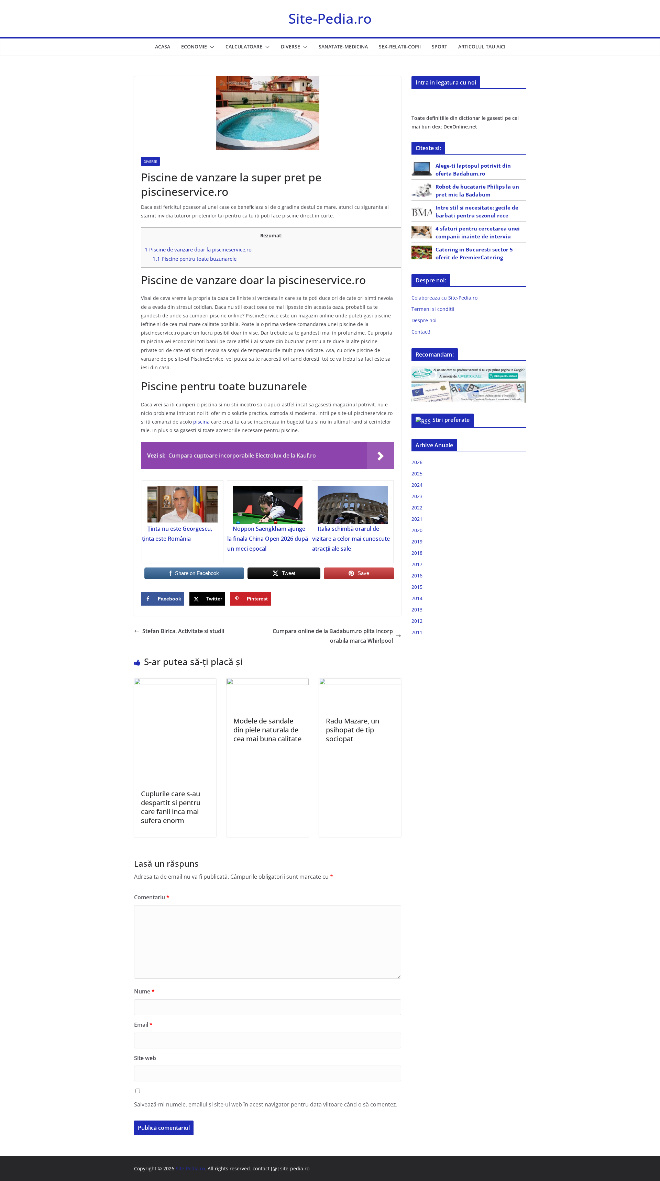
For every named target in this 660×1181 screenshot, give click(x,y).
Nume (144, 991)
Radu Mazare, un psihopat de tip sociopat (352, 729)
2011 (416, 632)
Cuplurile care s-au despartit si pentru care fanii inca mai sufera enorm (170, 807)
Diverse (290, 46)
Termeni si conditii (432, 309)
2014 (416, 598)
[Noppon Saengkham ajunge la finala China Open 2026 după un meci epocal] (267, 505)
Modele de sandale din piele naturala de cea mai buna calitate (267, 729)
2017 (416, 564)
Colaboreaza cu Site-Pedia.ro (444, 297)
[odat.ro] (468, 385)
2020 (416, 530)
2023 (416, 496)
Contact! (420, 331)
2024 (416, 485)
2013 (416, 609)
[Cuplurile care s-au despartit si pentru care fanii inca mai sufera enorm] (175, 683)
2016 (416, 575)
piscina (201, 421)
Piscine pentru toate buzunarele (194, 258)
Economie (194, 46)
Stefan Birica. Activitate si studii (183, 631)
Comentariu (151, 897)
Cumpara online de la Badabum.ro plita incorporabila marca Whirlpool (333, 636)
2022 (416, 507)
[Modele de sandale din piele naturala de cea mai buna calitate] (268, 683)
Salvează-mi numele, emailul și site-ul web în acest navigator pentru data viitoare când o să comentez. (265, 1104)
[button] (210, 47)
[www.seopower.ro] (468, 370)
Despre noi (424, 320)
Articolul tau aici (481, 46)
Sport (439, 46)
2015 (416, 587)
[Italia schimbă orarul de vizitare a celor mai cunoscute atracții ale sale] (352, 505)
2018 (416, 553)
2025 (416, 473)
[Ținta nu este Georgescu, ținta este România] (182, 505)
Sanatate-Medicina (343, 46)
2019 (416, 541)
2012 (416, 621)
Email (143, 1024)
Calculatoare (244, 46)
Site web (145, 1058)
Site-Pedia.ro (330, 18)
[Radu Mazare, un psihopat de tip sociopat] (360, 683)
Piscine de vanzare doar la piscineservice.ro (198, 249)
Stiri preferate (451, 420)
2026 (416, 462)
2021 (416, 519)
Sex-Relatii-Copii (400, 46)
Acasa (162, 46)
